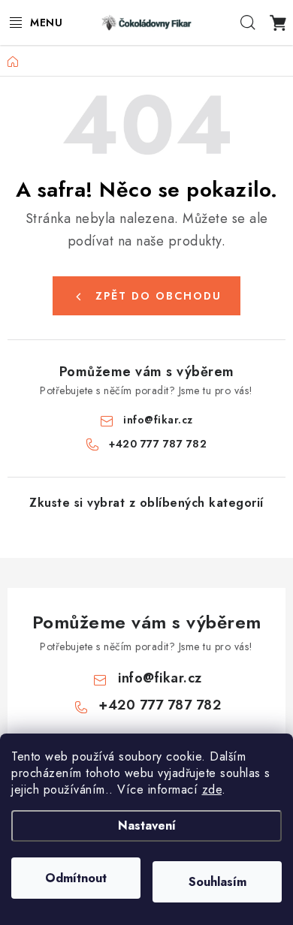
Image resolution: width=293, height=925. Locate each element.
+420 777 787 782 (158, 443)
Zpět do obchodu (158, 295)
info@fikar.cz (158, 419)
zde (212, 789)
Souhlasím (217, 881)
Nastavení (147, 825)
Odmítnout (76, 878)
